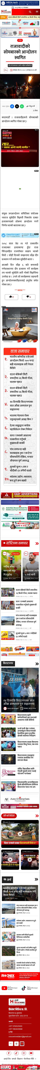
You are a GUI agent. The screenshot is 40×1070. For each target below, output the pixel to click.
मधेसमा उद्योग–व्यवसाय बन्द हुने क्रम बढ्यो (21, 479)
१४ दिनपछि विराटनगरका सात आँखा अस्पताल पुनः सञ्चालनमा (21, 406)
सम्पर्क (14, 1058)
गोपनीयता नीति (29, 1058)
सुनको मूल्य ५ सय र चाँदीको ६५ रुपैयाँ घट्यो (20, 469)
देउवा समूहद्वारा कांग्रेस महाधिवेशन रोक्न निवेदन (21, 427)
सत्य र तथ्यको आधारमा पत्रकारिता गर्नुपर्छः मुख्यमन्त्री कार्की (20, 439)
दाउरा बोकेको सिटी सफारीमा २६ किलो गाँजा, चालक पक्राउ (21, 378)
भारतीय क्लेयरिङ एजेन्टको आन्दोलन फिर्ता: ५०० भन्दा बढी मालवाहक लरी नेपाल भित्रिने (22, 362)
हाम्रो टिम (7, 1058)
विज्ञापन (20, 1058)
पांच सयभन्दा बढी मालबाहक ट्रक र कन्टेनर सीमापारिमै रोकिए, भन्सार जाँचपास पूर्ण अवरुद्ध (21, 455)
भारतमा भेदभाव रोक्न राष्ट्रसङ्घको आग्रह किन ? (21, 418)
